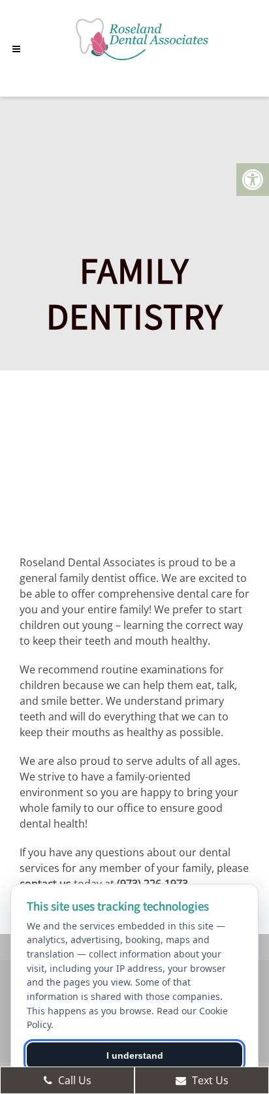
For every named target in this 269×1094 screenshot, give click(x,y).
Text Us (209, 1080)
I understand (134, 1055)
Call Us (73, 1080)
